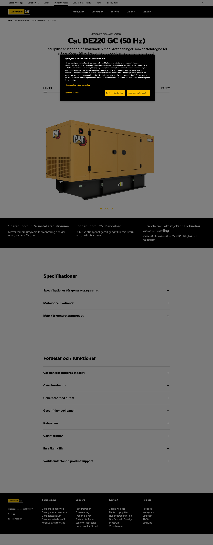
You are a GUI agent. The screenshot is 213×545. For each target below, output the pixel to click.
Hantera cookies (72, 93)
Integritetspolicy (83, 85)
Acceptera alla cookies (139, 93)
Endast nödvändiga (114, 93)
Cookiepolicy (70, 85)
